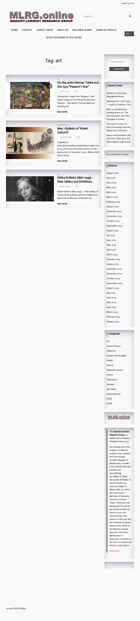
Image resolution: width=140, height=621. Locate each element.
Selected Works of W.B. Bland (64, 37)
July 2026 (111, 178)
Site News (111, 389)
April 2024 (111, 307)
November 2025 (114, 216)
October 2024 (113, 278)
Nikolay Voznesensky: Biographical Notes (117, 95)
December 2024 (114, 269)
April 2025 (111, 249)
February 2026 (113, 201)
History (110, 365)
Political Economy (115, 370)
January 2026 (113, 206)
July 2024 (111, 292)
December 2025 (114, 211)
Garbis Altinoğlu (106, 30)
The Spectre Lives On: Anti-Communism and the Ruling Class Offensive (118, 127)
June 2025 (111, 240)
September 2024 (114, 283)
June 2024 (111, 297)
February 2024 (113, 316)
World (109, 403)
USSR (109, 398)
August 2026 (113, 173)
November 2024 (114, 273)
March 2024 (112, 312)
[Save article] (49, 86)
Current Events (62, 125)
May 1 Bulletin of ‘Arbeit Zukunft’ (72, 130)
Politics (110, 374)
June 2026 (111, 182)
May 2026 (111, 187)
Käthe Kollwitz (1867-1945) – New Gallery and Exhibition (75, 179)
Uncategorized (113, 394)
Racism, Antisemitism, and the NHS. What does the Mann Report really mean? (119, 138)
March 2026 (112, 197)
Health (110, 360)
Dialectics (111, 351)
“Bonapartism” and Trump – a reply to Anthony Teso (119, 103)
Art (58, 79)
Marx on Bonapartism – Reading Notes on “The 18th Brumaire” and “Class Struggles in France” (118, 114)
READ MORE (62, 112)
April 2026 (111, 192)
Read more (114, 551)
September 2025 (114, 225)
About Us (62, 30)
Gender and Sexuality (116, 355)
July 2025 (111, 235)
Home (14, 30)
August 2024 (113, 288)
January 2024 (113, 321)
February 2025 (113, 259)
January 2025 (113, 264)
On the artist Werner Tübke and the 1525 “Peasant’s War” (78, 84)
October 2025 (113, 221)
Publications (112, 379)
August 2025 (112, 230)
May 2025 (111, 245)
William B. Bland (82, 30)
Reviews (110, 384)
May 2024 (111, 302)
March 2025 (112, 254)
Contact (27, 30)
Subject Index (45, 30)
